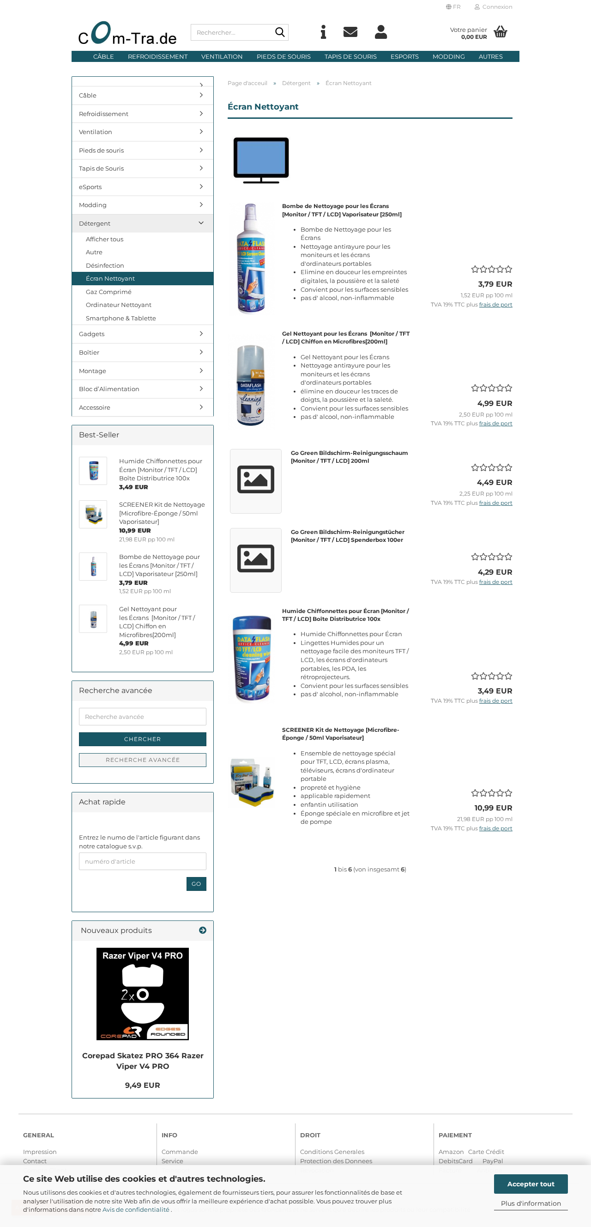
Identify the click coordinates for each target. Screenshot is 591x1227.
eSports (405, 56)
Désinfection (105, 265)
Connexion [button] (496, 6)
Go (196, 883)
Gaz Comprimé (109, 291)
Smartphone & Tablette (121, 318)
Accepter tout (531, 1184)
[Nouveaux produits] (202, 931)
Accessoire (94, 407)
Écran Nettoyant (110, 278)
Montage (92, 370)
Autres (491, 56)
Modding (449, 56)
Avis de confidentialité (137, 1209)
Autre (94, 252)
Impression (40, 1151)
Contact (35, 1161)
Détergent (94, 223)
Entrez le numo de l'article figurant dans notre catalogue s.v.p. (139, 842)
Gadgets (91, 333)
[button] (453, 7)
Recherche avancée (143, 759)
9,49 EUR (142, 1085)
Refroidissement (157, 56)
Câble (103, 56)
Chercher (142, 739)
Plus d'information (531, 1203)
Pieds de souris (284, 56)
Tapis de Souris (351, 56)
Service (172, 1161)
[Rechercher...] (280, 33)
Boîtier (89, 352)
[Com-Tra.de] (127, 32)
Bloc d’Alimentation (109, 389)
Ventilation (222, 56)
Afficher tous (104, 239)
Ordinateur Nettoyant (118, 304)
